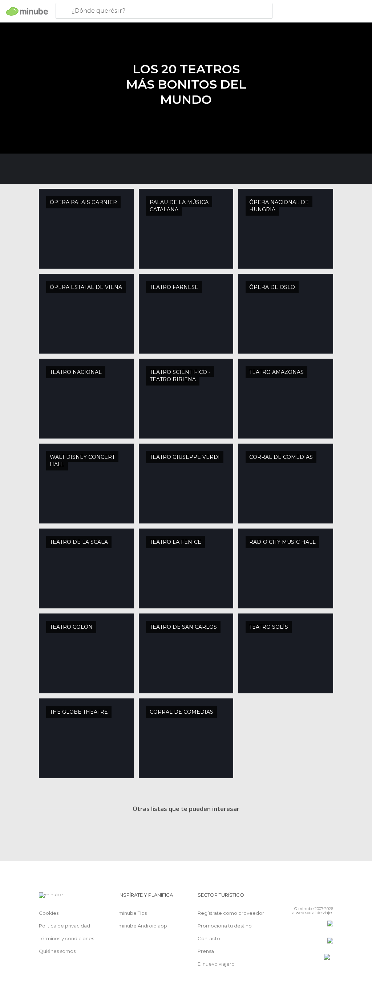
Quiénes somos (57, 951)
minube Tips (132, 913)
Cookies (48, 913)
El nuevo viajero (216, 964)
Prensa (206, 951)
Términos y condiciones (66, 938)
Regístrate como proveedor (231, 913)
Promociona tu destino (225, 926)
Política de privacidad (64, 926)
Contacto (209, 938)
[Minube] (27, 11)
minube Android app (142, 926)
